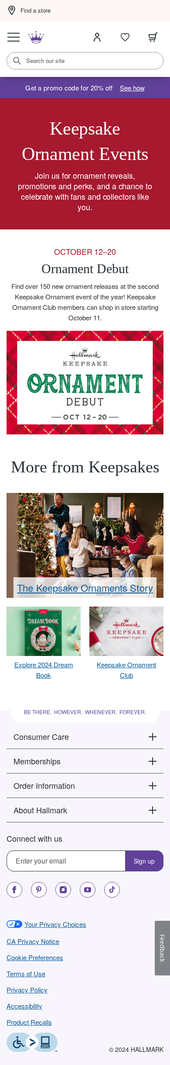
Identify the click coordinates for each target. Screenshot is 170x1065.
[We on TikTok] (112, 890)
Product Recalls (29, 1022)
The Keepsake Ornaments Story (85, 587)
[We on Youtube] (87, 890)
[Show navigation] (13, 37)
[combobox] (85, 60)
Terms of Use (26, 973)
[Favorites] (125, 37)
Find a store (35, 10)
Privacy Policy (27, 989)
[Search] (17, 61)
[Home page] (36, 37)
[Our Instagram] (63, 890)
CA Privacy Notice (33, 941)
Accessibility (24, 1005)
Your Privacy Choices (55, 924)
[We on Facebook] (14, 890)
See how (132, 87)
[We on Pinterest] (39, 890)
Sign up (144, 861)
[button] (85, 736)
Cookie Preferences (35, 957)
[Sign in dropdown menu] (97, 37)
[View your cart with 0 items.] (153, 37)
